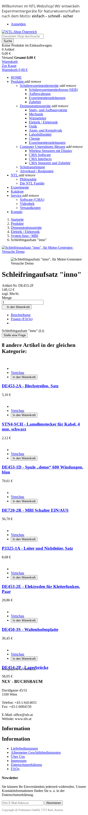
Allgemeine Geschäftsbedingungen (36, 752)
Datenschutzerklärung (26, 765)
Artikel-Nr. (10, 285)
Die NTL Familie (32, 183)
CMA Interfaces (40, 159)
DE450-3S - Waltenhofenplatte (30, 629)
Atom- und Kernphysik (45, 130)
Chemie (34, 138)
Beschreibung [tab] (20, 315)
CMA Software (40, 155)
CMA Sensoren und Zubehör (49, 163)
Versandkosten (30, 208)
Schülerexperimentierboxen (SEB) (53, 90)
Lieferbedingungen (24, 748)
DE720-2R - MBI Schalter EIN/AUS (35, 510)
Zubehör (35, 102)
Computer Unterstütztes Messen (42, 147)
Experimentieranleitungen (47, 98)
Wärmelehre (37, 118)
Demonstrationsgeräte (35, 106)
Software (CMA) (32, 199)
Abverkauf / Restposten (36, 171)
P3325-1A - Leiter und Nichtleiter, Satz (37, 548)
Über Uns (18, 756)
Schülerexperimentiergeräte (39, 86)
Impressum (18, 761)
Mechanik (36, 114)
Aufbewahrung (40, 94)
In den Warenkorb (17, 307)
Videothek (27, 204)
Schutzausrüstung (32, 167)
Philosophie (28, 179)
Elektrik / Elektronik (43, 122)
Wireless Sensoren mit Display (50, 151)
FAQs (15, 769)
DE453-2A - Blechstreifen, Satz (30, 386)
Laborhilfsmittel (40, 134)
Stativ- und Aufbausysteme (48, 110)
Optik (33, 126)
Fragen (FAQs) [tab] (21, 319)
